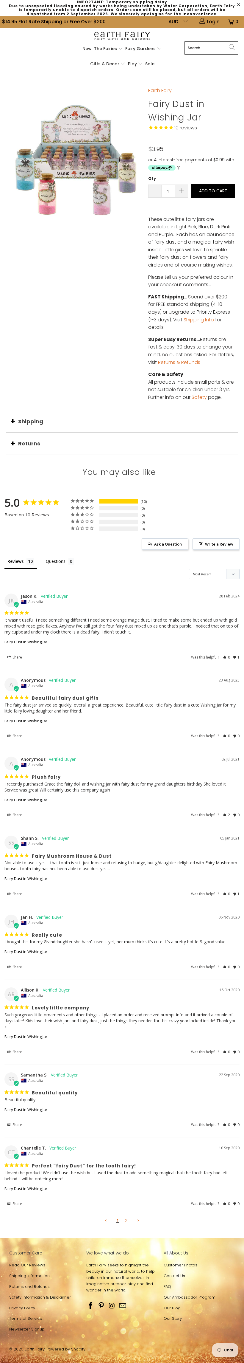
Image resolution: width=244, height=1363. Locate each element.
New (87, 49)
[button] (226, 657)
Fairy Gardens (141, 49)
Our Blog (172, 1308)
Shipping (30, 421)
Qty (152, 178)
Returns (29, 443)
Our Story (173, 1318)
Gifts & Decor (105, 64)
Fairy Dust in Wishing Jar (25, 642)
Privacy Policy (22, 1308)
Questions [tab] (55, 561)
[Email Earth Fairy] (122, 1306)
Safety (199, 397)
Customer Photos (180, 1265)
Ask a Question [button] (168, 544)
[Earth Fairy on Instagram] (112, 1306)
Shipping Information (29, 1276)
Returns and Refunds (29, 1286)
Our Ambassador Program (189, 1297)
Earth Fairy (160, 90)
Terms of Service (25, 1318)
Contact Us (174, 1276)
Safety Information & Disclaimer (40, 1297)
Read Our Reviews (27, 1265)
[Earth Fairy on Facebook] (90, 1306)
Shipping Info (199, 319)
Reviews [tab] (15, 561)
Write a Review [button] (219, 544)
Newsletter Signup (27, 1329)
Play (132, 64)
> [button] (138, 1220)
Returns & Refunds (179, 362)
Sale (149, 64)
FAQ (167, 1286)
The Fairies (106, 49)
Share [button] (17, 657)
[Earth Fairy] (122, 36)
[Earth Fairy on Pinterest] (101, 1306)
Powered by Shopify (65, 1349)
